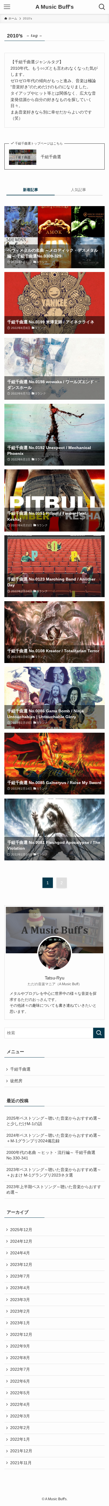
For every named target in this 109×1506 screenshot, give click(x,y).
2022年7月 (20, 1369)
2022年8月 (20, 1358)
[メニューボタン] (7, 7)
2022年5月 (20, 1393)
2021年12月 (21, 1451)
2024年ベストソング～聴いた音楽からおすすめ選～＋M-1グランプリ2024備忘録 (53, 1138)
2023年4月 (20, 1288)
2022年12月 (21, 1334)
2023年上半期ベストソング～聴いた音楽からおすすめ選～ (53, 1190)
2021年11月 (21, 1463)
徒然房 (16, 1081)
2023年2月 (20, 1311)
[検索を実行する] (99, 1033)
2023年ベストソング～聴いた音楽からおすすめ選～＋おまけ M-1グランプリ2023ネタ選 (53, 1172)
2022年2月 (20, 1428)
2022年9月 (20, 1346)
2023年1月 (20, 1323)
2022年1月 (20, 1439)
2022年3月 (20, 1416)
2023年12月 (21, 1264)
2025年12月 (21, 1230)
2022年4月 (20, 1404)
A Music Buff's (54, 7)
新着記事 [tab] (30, 190)
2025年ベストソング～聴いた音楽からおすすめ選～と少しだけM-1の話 (53, 1121)
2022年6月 (20, 1381)
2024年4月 (20, 1253)
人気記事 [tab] (78, 190)
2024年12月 (21, 1241)
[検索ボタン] (102, 7)
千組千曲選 (51, 157)
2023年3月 (20, 1300)
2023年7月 (20, 1276)
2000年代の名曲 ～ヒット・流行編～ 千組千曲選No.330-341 (50, 1155)
